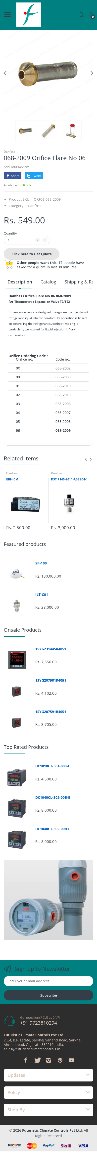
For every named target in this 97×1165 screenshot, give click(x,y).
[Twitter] (37, 1060)
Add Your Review (16, 167)
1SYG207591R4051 (50, 712)
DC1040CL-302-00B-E (52, 797)
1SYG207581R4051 (50, 680)
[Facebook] (25, 1060)
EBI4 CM (12, 479)
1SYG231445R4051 (50, 649)
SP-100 (41, 563)
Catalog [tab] (48, 282)
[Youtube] (71, 1060)
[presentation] (85, 459)
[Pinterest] (60, 1060)
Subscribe (48, 995)
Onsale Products (23, 629)
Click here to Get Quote (31, 254)
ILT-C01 (41, 594)
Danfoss (9, 152)
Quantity (10, 233)
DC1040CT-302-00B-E (52, 829)
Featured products (25, 544)
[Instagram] (48, 1060)
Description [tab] (19, 282)
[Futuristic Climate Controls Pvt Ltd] (28, 14)
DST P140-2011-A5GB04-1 (69, 479)
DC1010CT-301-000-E (52, 766)
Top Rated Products (26, 747)
